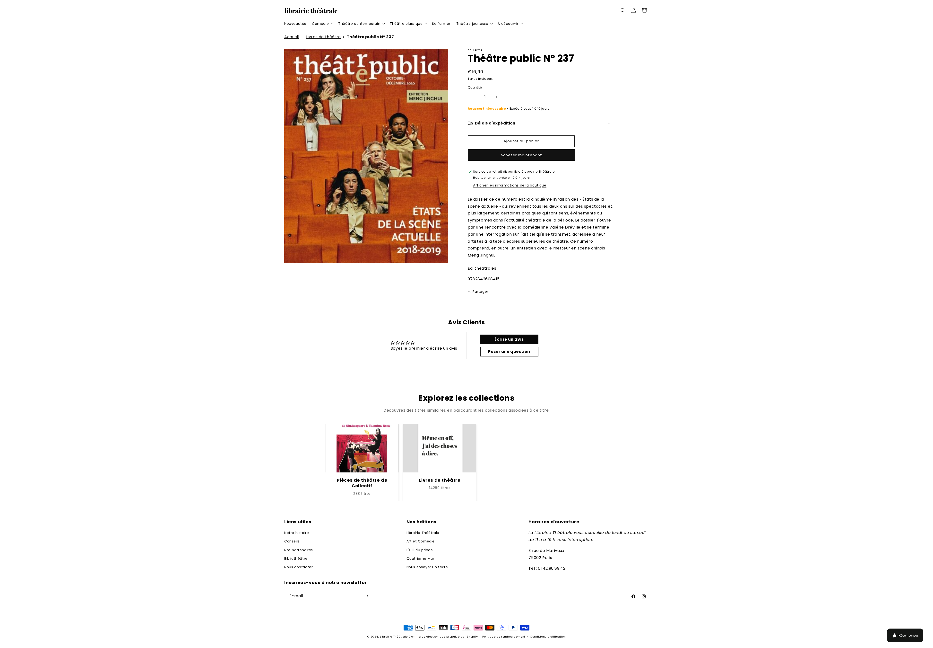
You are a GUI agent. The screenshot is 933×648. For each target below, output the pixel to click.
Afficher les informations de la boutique (509, 185)
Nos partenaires (298, 550)
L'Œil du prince (419, 550)
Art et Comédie (420, 541)
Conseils (292, 541)
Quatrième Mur (420, 558)
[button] (322, 23)
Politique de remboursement (503, 637)
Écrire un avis (509, 339)
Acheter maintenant (521, 155)
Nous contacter (298, 567)
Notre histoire (296, 533)
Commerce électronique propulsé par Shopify (443, 637)
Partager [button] (480, 291)
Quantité (475, 87)
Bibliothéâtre (296, 558)
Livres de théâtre (323, 37)
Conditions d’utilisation (548, 637)
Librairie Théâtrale (422, 533)
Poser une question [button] (509, 351)
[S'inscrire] (366, 596)
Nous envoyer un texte (427, 567)
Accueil (291, 37)
